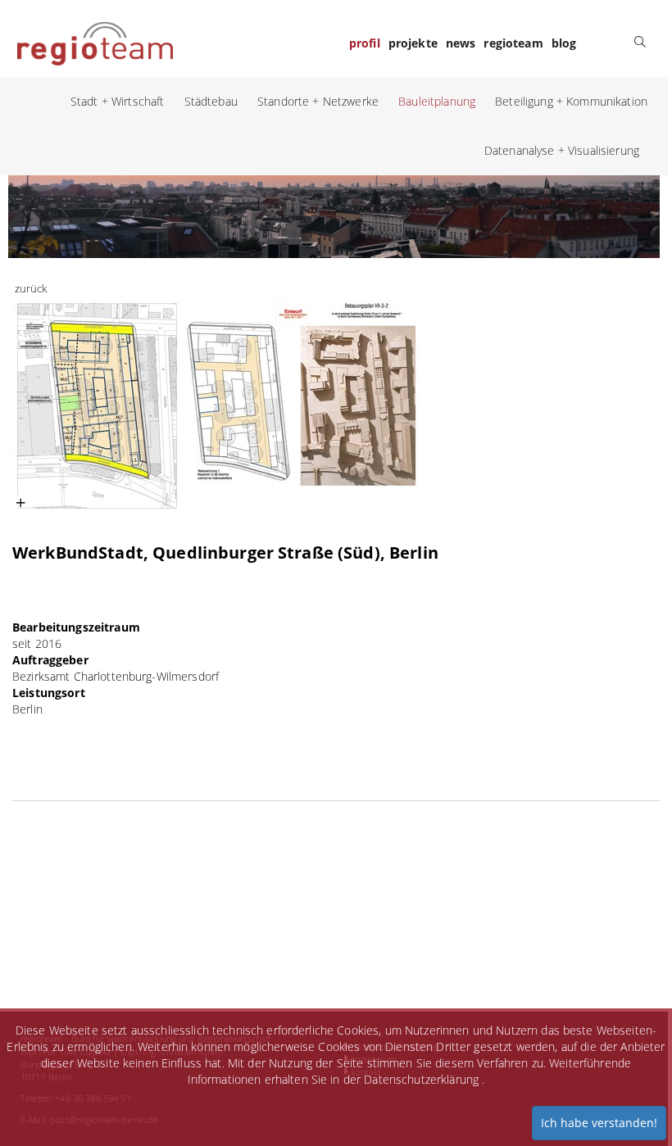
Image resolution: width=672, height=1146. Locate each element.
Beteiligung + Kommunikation (571, 101)
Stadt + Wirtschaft (117, 101)
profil (364, 43)
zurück (31, 289)
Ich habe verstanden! (599, 1122)
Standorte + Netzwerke (318, 101)
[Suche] (640, 41)
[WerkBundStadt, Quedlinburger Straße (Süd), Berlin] (217, 405)
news (461, 43)
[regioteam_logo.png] (95, 42)
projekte (413, 43)
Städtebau (211, 101)
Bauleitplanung (436, 101)
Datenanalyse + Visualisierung (561, 150)
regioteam (513, 43)
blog (564, 43)
